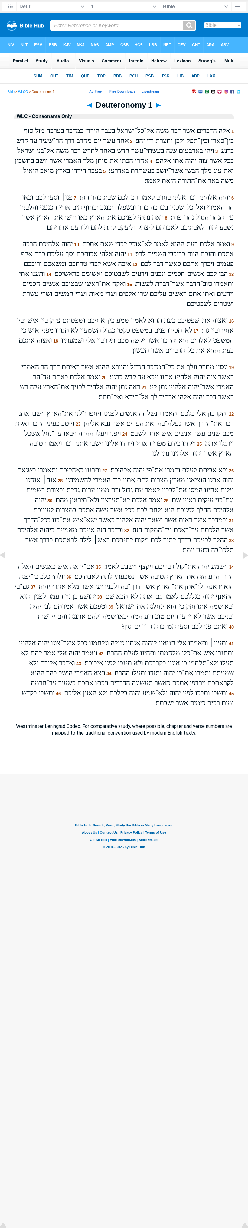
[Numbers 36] (7, 569)
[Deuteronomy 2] (240, 569)
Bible (11, 91)
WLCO (23, 91)
